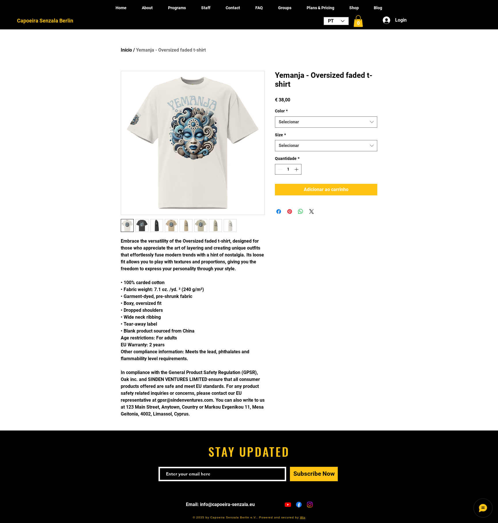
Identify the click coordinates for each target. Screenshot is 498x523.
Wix (302, 517)
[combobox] (326, 122)
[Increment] (297, 169)
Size (280, 135)
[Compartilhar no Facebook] (278, 211)
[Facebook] (299, 504)
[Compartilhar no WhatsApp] (300, 211)
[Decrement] (279, 169)
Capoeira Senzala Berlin (45, 21)
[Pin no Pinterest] (289, 211)
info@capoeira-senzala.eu (227, 504)
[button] (358, 21)
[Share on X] (311, 211)
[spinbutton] (288, 169)
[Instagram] (310, 504)
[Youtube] (288, 504)
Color (281, 111)
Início (126, 50)
